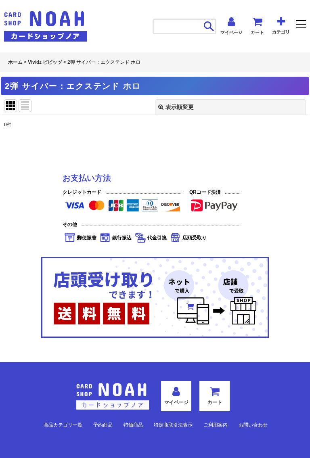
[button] (301, 25)
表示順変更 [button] (179, 107)
